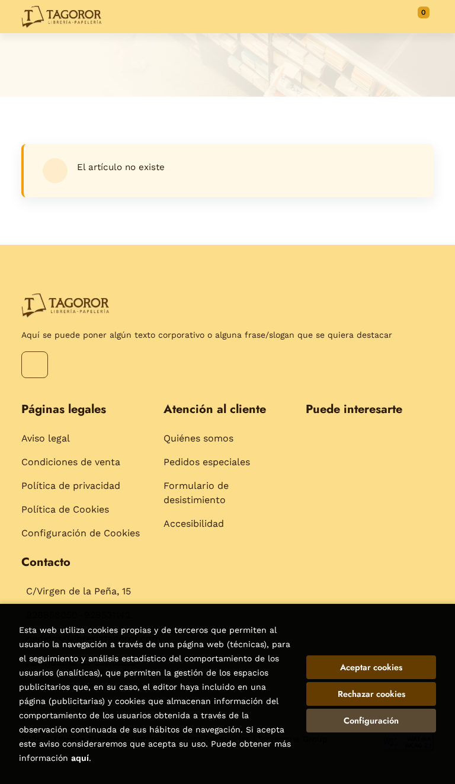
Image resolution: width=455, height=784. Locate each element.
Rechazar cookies (371, 694)
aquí (80, 758)
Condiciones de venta (70, 462)
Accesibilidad (194, 523)
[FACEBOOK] (34, 364)
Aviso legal (45, 438)
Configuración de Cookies (80, 533)
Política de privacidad (70, 485)
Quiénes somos (198, 438)
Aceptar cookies (371, 667)
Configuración (371, 721)
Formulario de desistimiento (196, 492)
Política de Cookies (65, 509)
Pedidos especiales (207, 462)
